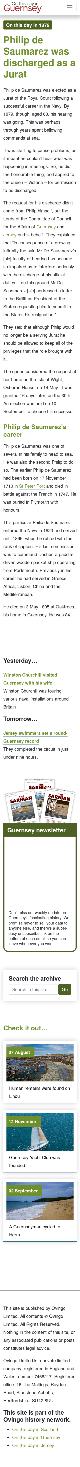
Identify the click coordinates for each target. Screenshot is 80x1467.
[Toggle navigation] (70, 7)
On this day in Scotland (35, 1429)
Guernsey (46, 226)
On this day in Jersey (33, 1445)
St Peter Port (32, 486)
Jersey (9, 234)
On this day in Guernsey (36, 1437)
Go (65, 989)
